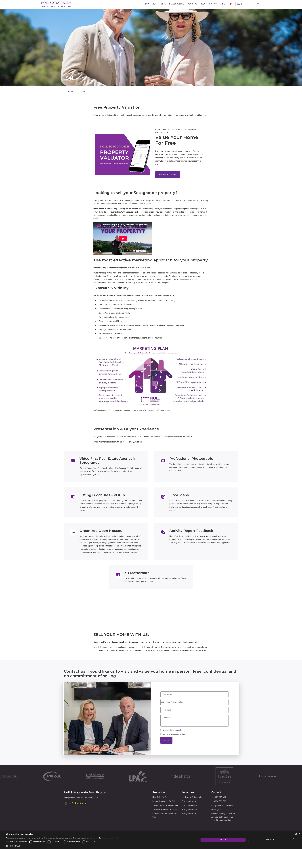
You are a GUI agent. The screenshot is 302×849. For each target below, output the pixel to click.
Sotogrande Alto (189, 801)
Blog (203, 4)
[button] (65, 846)
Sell (163, 4)
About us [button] (192, 4)
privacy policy (177, 730)
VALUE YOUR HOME (167, 175)
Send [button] (166, 740)
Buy (147, 4)
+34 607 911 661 (218, 797)
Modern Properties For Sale (164, 801)
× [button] (299, 833)
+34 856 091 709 (218, 801)
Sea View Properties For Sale (164, 809)
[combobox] (165, 702)
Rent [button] (155, 4)
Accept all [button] (223, 840)
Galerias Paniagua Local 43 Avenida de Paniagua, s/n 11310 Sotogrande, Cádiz (223, 817)
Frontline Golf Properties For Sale (164, 815)
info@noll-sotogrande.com (222, 805)
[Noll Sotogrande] (56, 4)
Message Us (216, 809)
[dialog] (151, 840)
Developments (176, 4)
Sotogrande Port (189, 814)
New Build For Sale (160, 797)
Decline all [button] (271, 840)
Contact (213, 4)
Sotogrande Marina (190, 809)
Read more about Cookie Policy (113, 838)
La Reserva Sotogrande (192, 797)
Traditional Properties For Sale (165, 805)
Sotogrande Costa (189, 805)
